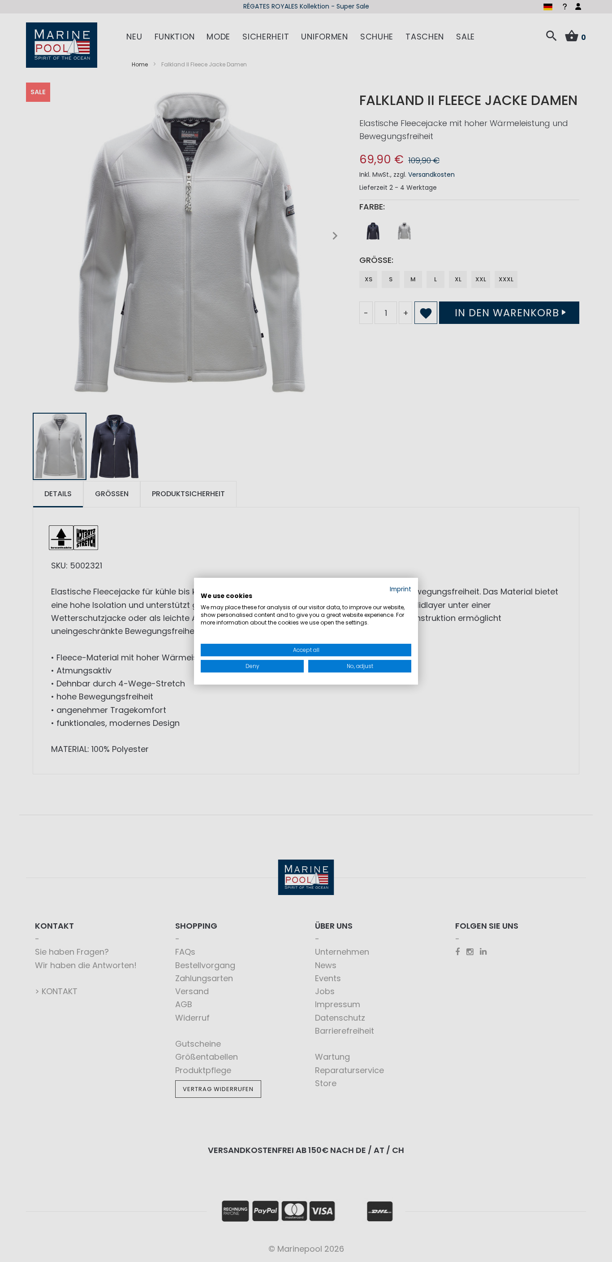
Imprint (400, 589)
